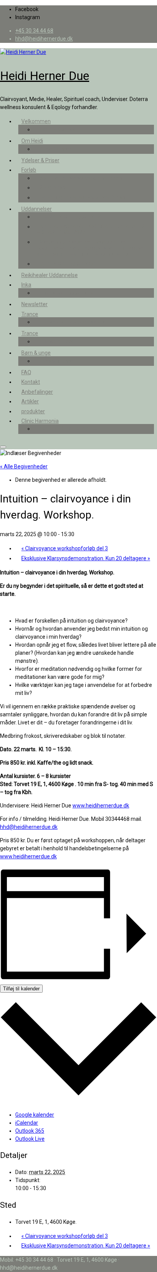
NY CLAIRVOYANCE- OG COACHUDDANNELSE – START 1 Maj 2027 (93, 229)
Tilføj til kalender (21, 989)
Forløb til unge (56, 361)
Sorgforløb (53, 187)
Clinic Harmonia (40, 421)
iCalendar (26, 1123)
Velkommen (36, 121)
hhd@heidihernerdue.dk (29, 827)
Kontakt (30, 382)
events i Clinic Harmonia (68, 429)
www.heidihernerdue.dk (100, 805)
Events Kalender (59, 129)
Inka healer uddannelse (67, 293)
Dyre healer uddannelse (68, 264)
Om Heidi (32, 141)
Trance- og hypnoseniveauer (74, 322)
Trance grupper (58, 341)
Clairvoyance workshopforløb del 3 (64, 548)
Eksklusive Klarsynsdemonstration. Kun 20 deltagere (85, 558)
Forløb (28, 170)
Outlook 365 (29, 1131)
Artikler (30, 401)
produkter (33, 411)
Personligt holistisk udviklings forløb (82, 197)
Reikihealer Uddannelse (49, 275)
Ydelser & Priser (40, 160)
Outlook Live (30, 1139)
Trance (29, 314)
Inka (26, 285)
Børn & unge (36, 353)
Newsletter (34, 304)
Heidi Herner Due (44, 75)
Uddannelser (36, 209)
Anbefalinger (55, 149)
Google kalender (34, 1115)
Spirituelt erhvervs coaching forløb (81, 178)
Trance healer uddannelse (71, 217)
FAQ (26, 372)
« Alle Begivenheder (24, 466)
